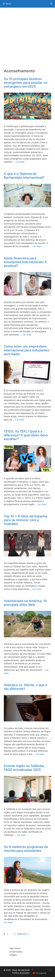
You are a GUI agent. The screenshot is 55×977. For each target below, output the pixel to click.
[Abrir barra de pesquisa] (51, 4)
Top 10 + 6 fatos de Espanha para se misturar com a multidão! (25, 520)
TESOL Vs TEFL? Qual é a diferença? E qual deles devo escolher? (26, 435)
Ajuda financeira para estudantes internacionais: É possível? (25, 262)
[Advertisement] (27, 40)
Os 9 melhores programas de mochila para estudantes (26, 849)
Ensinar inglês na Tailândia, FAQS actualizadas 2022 (24, 768)
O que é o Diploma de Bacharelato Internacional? (24, 175)
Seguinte (23, 934)
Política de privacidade (22, 973)
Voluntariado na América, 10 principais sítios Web (25, 603)
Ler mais (20, 162)
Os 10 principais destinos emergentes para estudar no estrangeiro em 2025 (25, 82)
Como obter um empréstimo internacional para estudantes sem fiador (26, 350)
